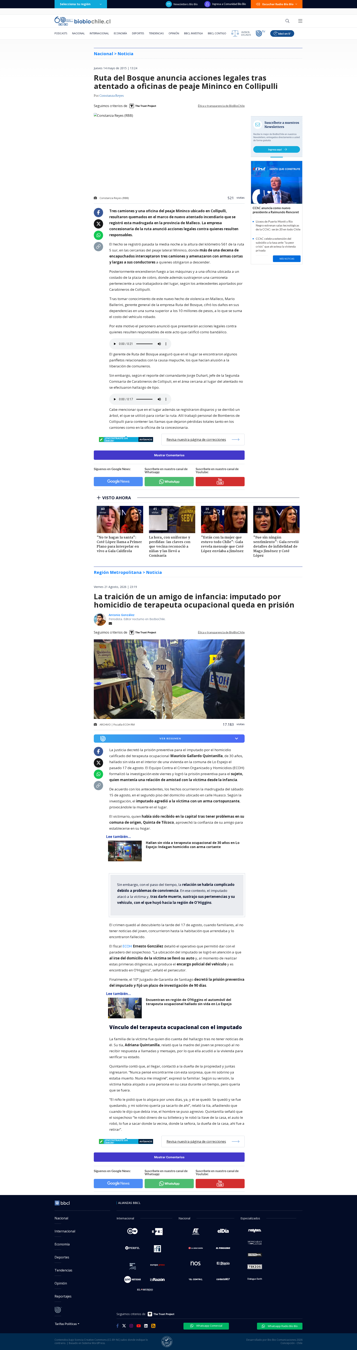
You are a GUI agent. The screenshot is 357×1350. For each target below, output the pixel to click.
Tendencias (156, 33)
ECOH (128, 946)
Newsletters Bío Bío (186, 4)
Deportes (138, 33)
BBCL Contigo (217, 33)
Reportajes (63, 1296)
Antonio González (121, 615)
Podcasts (61, 33)
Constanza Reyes (111, 95)
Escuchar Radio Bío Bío (278, 4)
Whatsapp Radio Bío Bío (282, 1326)
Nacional (78, 33)
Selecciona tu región (75, 4)
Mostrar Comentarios (169, 455)
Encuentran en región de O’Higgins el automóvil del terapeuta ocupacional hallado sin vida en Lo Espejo (189, 1002)
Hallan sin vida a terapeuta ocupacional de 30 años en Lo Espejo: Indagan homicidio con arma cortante (192, 845)
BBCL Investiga (193, 33)
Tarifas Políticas (66, 1324)
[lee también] (126, 851)
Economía (120, 33)
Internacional (99, 33)
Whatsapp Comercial (209, 1325)
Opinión (174, 33)
